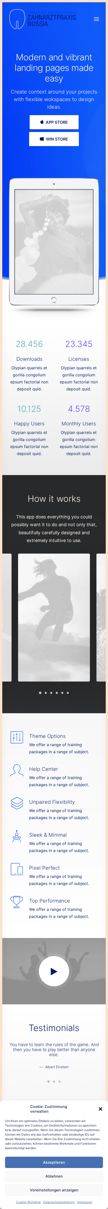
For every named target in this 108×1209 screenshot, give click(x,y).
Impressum (84, 1202)
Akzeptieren (54, 1162)
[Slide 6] (68, 693)
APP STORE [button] (57, 122)
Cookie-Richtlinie (28, 1202)
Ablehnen (54, 1176)
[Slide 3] (51, 693)
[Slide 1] (40, 693)
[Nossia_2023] (43, 19)
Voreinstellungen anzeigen (54, 1190)
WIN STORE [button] (57, 139)
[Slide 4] (57, 693)
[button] (100, 1108)
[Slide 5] (62, 693)
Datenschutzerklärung (59, 1202)
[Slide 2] (45, 693)
